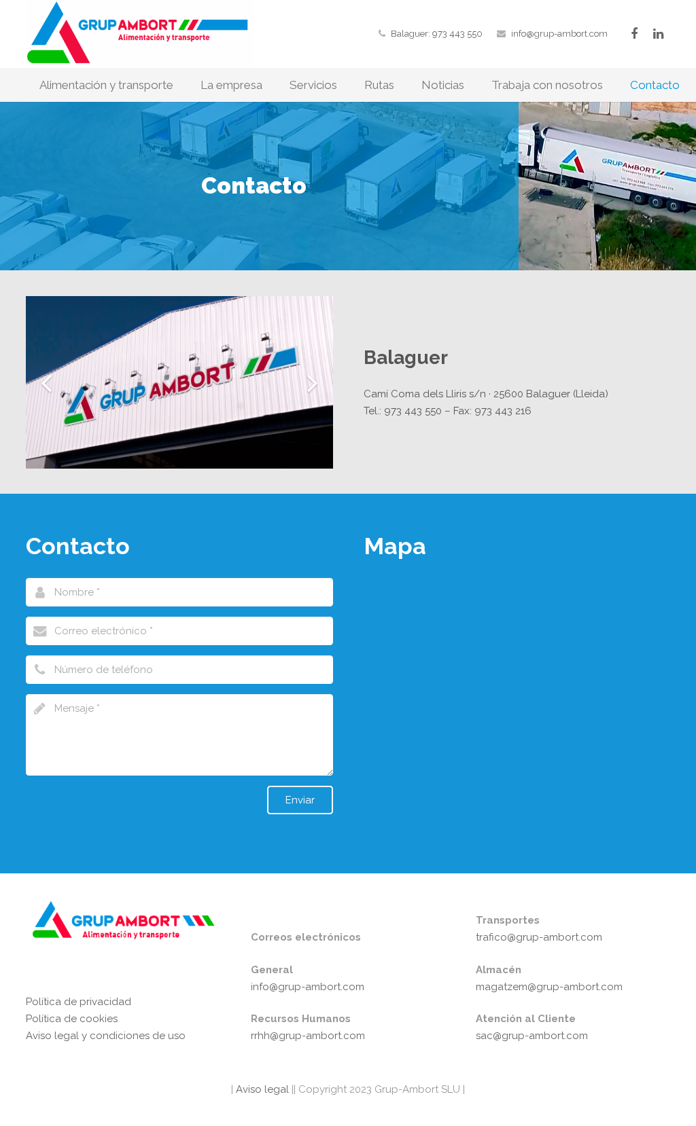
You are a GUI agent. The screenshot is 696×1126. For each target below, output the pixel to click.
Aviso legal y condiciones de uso (106, 1036)
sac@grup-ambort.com (532, 1036)
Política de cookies (72, 1019)
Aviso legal (261, 1089)
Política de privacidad (78, 1002)
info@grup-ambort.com (559, 34)
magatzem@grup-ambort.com (549, 987)
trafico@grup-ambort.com (539, 937)
